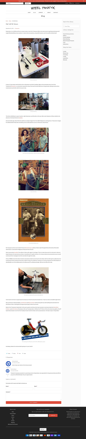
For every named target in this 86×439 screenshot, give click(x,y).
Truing (64, 56)
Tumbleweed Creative (53, 432)
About (13, 415)
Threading (65, 54)
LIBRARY (41, 12)
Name (7, 386)
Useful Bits (65, 58)
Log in (66, 3)
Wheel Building (66, 39)
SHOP (29, 12)
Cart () (72, 3)
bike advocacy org (29, 247)
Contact (12, 420)
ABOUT (49, 12)
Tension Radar (13, 413)
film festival (15, 309)
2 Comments (17, 28)
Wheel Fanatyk (34, 432)
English (27, 3)
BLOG (34, 12)
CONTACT (55, 12)
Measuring (65, 53)
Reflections (65, 44)
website (20, 117)
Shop (13, 411)
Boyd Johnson (32, 302)
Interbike (16, 252)
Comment (8, 392)
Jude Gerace (23, 302)
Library (12, 417)
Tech (64, 42)
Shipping (13, 422)
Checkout (77, 3)
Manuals (65, 59)
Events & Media (66, 37)
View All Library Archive (68, 34)
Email (35, 386)
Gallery (64, 35)
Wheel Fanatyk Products (68, 40)
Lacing (64, 51)
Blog (43, 16)
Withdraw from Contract (13, 424)
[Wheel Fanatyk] (43, 8)
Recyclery (13, 86)
